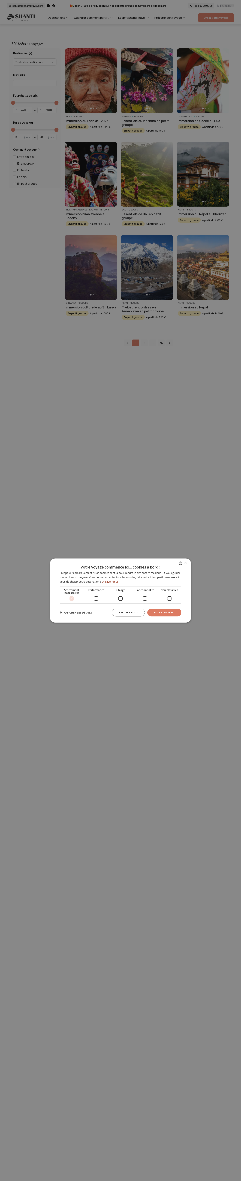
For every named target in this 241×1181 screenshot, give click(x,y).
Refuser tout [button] (128, 612)
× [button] (185, 563)
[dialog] (120, 590)
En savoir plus (109, 581)
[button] (76, 612)
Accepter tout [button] (164, 612)
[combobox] (180, 563)
